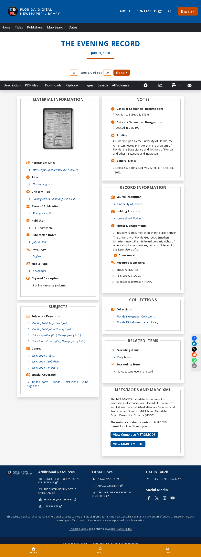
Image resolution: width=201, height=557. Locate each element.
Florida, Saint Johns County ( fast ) (52, 329)
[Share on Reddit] (196, 354)
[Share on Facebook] (196, 338)
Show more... (128, 255)
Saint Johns (71, 382)
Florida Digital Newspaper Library (137, 322)
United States (40, 382)
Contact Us (147, 11)
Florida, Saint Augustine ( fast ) (50, 323)
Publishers (35, 27)
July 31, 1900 (40, 242)
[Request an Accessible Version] (147, 85)
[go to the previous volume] (74, 73)
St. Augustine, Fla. (43, 213)
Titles (19, 27)
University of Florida (129, 204)
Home (6, 27)
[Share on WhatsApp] (196, 360)
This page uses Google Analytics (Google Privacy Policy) (100, 528)
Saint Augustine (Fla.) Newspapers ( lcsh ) (56, 335)
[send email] (196, 365)
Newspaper (39, 271)
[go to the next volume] (107, 73)
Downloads (53, 85)
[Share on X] (196, 349)
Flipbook (72, 85)
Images (88, 85)
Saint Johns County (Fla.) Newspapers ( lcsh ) (58, 341)
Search (103, 85)
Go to (120, 73)
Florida (56, 382)
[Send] (190, 85)
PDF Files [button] (31, 85)
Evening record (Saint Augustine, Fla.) (54, 199)
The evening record (44, 184)
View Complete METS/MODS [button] (134, 434)
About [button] (125, 11)
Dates (73, 27)
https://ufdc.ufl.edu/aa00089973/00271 (55, 170)
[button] (171, 11)
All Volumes (120, 85)
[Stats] (162, 85)
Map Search (56, 27)
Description (12, 85)
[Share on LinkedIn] (196, 343)
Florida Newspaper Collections (136, 316)
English (186, 11)
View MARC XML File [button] (128, 444)
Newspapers (43, 355)
